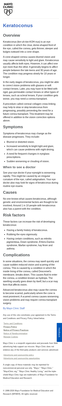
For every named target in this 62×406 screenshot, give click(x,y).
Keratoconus (18, 25)
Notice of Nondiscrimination (15, 333)
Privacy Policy (10, 327)
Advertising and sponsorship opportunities (21, 358)
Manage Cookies (10, 337)
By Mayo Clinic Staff (14, 308)
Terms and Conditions (12, 323)
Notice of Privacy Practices (15, 330)
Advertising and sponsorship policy (18, 355)
